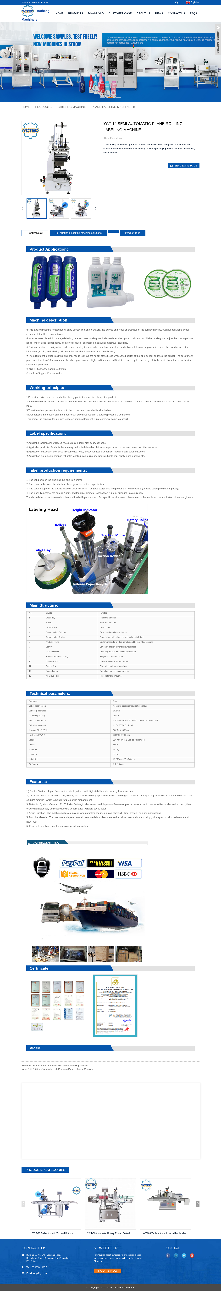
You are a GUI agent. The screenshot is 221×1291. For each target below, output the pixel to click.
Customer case (120, 13)
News (159, 13)
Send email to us (186, 165)
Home (59, 13)
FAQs (193, 13)
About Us (143, 13)
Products (75, 13)
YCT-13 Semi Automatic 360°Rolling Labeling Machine (60, 1065)
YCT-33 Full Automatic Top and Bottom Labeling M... (55, 1233)
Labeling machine (71, 107)
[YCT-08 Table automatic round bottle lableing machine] (165, 1203)
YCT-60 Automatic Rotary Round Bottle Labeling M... (110, 1233)
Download (96, 13)
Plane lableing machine (111, 107)
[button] (102, 97)
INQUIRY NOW (107, 1270)
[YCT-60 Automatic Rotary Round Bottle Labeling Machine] (110, 1203)
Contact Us (176, 13)
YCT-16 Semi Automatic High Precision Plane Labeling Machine (60, 1069)
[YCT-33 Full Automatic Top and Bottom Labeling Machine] (55, 1203)
